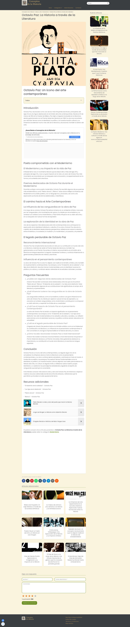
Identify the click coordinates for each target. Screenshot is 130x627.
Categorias (57, 8)
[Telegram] (48, 481)
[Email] (52, 481)
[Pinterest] (32, 481)
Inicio (50, 8)
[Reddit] (57, 481)
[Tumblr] (40, 481)
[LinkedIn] (44, 481)
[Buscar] (107, 3)
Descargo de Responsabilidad (74, 617)
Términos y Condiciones (72, 621)
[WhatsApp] (36, 481)
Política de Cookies (71, 619)
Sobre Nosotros (68, 8)
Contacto (78, 8)
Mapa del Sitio (69, 623)
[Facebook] (23, 481)
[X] (28, 481)
